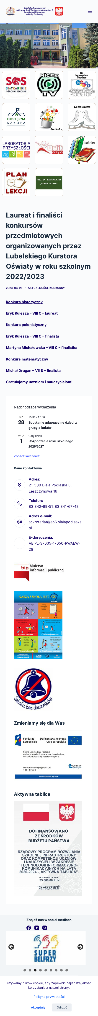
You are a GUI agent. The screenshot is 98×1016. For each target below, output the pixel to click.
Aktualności (38, 288)
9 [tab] (66, 970)
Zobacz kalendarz (27, 456)
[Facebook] (28, 928)
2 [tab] (30, 970)
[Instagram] (44, 928)
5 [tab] (45, 970)
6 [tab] (51, 970)
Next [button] (80, 947)
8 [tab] (61, 970)
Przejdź (16, 95)
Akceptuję (38, 1007)
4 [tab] (40, 970)
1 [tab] (24, 970)
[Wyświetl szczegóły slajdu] (46, 948)
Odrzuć (62, 1007)
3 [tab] (35, 970)
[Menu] (90, 11)
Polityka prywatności (49, 996)
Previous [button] (11, 947)
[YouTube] (36, 928)
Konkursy (57, 288)
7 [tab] (56, 970)
